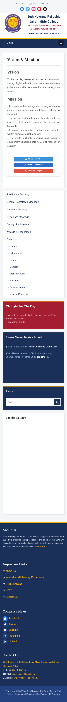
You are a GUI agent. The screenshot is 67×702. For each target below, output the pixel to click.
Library (13, 246)
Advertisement (36, 345)
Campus (11, 239)
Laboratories (16, 253)
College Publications (18, 224)
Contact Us (45, 3)
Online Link (51, 345)
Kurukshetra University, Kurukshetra (24, 577)
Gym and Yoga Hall (19, 294)
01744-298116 (19, 670)
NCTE (8, 590)
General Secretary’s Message (23, 201)
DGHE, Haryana (13, 583)
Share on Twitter (35, 159)
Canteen (14, 267)
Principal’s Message (18, 217)
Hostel (13, 260)
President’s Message (18, 194)
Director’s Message (17, 209)
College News (32, 3)
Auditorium (15, 280)
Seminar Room (17, 287)
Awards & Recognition (19, 231)
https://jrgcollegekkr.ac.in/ (26, 678)
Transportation (17, 273)
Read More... (43, 355)
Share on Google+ (35, 171)
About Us (19, 3)
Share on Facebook (35, 165)
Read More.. (40, 546)
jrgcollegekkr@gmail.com (23, 674)
